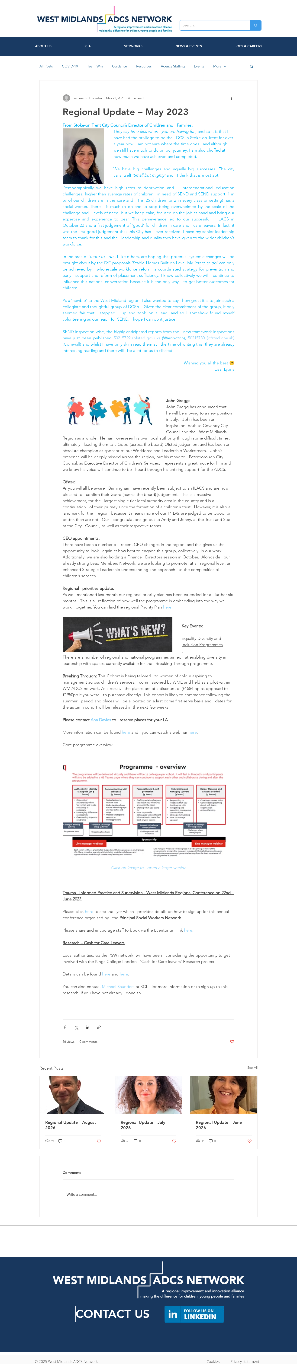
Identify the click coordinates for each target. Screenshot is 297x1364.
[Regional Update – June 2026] (223, 1095)
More (217, 66)
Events (199, 66)
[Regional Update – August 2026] (73, 1095)
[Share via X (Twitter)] (76, 1027)
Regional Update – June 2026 (219, 1125)
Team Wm (95, 66)
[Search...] (255, 25)
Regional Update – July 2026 (143, 1125)
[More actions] (231, 98)
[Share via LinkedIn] (87, 1027)
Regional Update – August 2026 (70, 1125)
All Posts (46, 66)
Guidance (119, 66)
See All (252, 1067)
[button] (251, 66)
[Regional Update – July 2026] (148, 1095)
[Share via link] (99, 1027)
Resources (144, 66)
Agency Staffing (173, 66)
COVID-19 (70, 66)
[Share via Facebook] (65, 1027)
